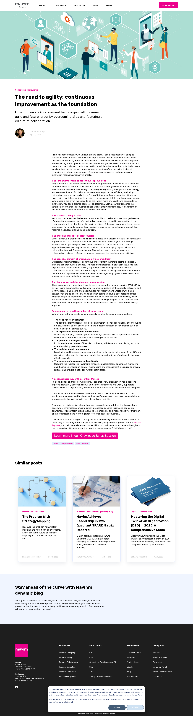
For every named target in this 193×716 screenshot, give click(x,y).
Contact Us (157, 676)
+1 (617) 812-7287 (28, 669)
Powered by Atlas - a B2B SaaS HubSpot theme (96, 713)
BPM (91, 652)
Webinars (131, 657)
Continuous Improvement (63, 443)
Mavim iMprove (82, 443)
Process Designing (67, 652)
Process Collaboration (68, 662)
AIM (91, 672)
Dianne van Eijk (37, 131)
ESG (91, 657)
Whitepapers (132, 676)
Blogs (129, 672)
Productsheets (133, 662)
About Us (156, 652)
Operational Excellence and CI (102, 662)
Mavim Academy (160, 657)
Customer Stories (134, 652)
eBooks (130, 667)
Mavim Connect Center (162, 672)
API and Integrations (67, 676)
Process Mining (65, 657)
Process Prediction (67, 672)
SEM (91, 667)
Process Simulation (67, 667)
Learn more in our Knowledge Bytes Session (85, 435)
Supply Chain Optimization (100, 676)
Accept (117, 708)
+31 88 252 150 (26, 680)
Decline (135, 708)
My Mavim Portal (160, 667)
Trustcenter (158, 662)
